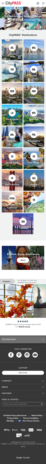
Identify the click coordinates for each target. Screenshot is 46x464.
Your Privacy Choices (31, 421)
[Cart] (43, 3)
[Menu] (2, 3)
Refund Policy (36, 415)
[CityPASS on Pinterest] (19, 355)
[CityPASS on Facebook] (11, 355)
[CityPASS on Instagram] (27, 355)
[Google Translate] (23, 457)
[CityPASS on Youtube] (35, 355)
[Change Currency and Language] (38, 3)
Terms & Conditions (31, 418)
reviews (27, 327)
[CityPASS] (13, 3)
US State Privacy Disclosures (15, 415)
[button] (23, 301)
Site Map (10, 421)
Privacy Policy (12, 418)
